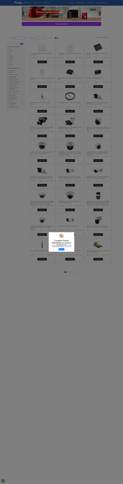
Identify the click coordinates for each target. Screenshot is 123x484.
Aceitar (61, 249)
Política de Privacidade (65, 246)
